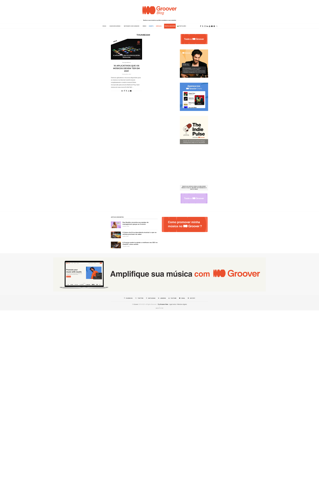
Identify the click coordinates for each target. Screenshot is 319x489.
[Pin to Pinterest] (128, 91)
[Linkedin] (207, 26)
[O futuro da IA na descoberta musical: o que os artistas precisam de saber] (116, 235)
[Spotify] (214, 26)
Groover (135, 304)
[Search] (217, 26)
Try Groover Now (163, 304)
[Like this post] (122, 91)
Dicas (104, 26)
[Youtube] (209, 26)
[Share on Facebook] (124, 91)
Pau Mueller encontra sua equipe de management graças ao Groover (136, 223)
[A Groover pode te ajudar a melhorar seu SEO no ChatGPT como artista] (116, 245)
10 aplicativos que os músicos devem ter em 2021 (126, 68)
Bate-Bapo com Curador (131, 26)
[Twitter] (202, 26)
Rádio (144, 26)
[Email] (212, 26)
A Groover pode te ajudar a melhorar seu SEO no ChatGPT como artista (140, 243)
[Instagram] (205, 26)
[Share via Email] (131, 91)
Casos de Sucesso (114, 26)
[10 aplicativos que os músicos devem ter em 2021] (126, 49)
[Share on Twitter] (126, 91)
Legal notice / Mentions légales (178, 304)
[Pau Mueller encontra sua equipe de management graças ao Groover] (116, 225)
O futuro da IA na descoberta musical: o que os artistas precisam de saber (139, 233)
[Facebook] (200, 26)
